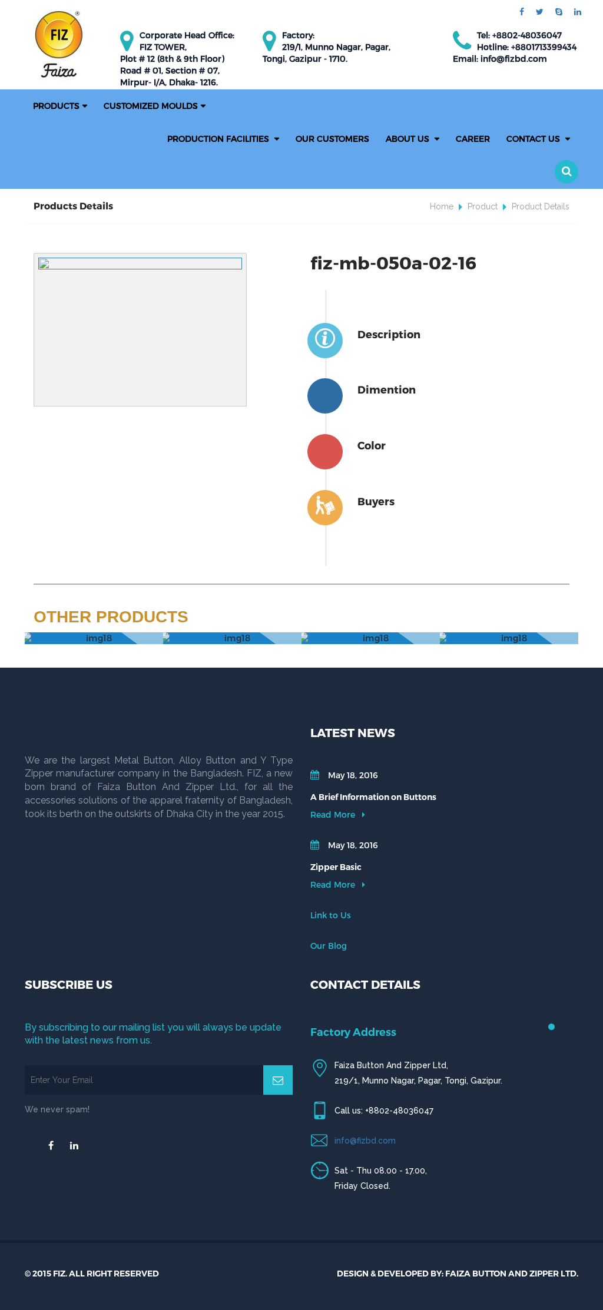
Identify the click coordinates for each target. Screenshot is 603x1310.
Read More (333, 814)
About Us (409, 139)
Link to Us (330, 915)
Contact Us (534, 139)
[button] (566, 172)
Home (441, 206)
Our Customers (332, 139)
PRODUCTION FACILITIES (219, 139)
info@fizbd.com (365, 1140)
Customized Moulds (151, 106)
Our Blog (328, 946)
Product (483, 206)
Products (56, 106)
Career (473, 139)
